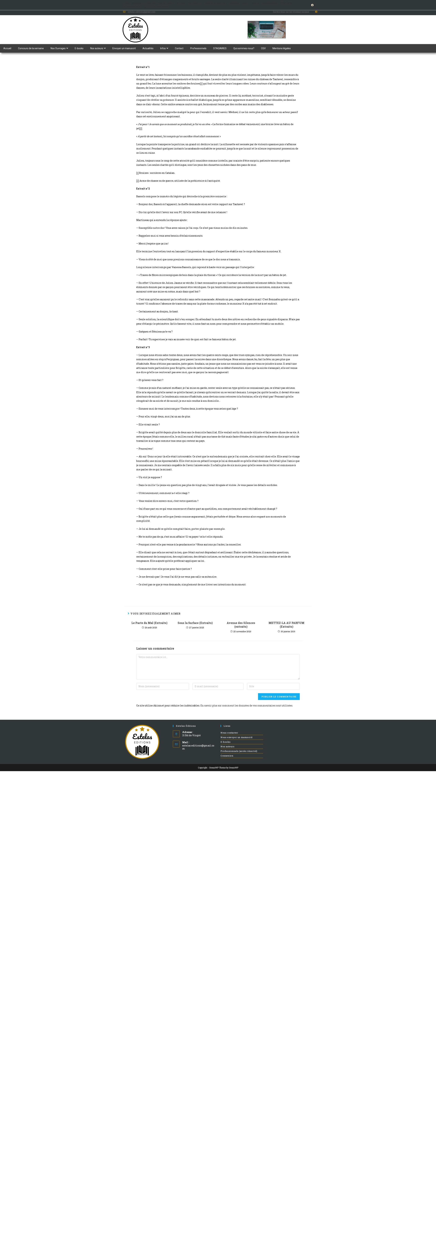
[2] (140, 128)
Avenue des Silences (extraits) (241, 624)
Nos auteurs (193, 3)
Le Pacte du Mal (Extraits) (149, 623)
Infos (244, 3)
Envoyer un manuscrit (216, 3)
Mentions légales (159, 6)
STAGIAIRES (286, 3)
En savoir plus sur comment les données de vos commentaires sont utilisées (246, 705)
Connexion (227, 755)
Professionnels (269, 3)
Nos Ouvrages (165, 3)
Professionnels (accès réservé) (239, 751)
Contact (256, 3)
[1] (201, 83)
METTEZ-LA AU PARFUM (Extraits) (286, 624)
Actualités (234, 3)
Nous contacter (229, 732)
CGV (146, 6)
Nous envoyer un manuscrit (237, 737)
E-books (181, 3)
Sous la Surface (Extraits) (195, 623)
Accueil (126, 3)
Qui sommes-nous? (132, 6)
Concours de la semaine (143, 3)
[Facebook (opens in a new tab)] (312, 5)
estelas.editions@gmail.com (198, 747)
